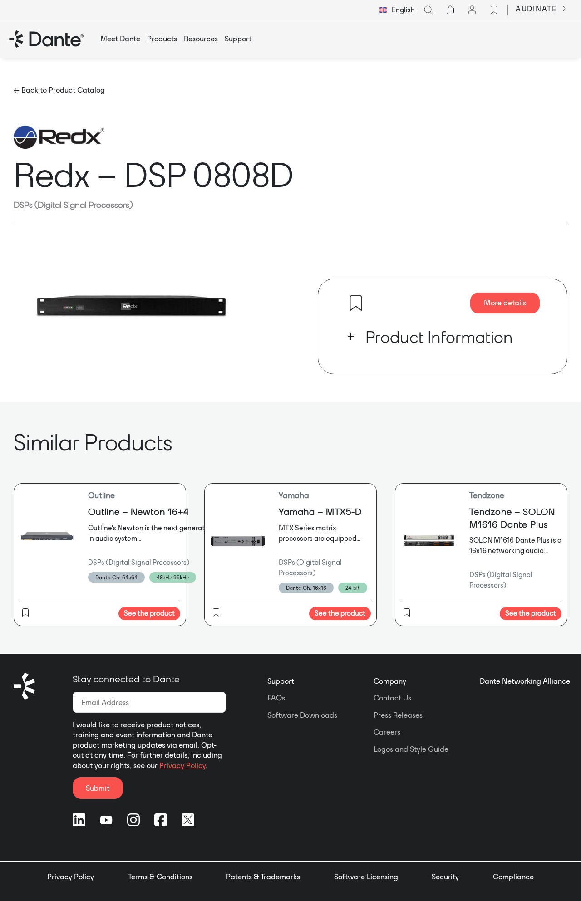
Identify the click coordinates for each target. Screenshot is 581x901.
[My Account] (472, 10)
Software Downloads (302, 715)
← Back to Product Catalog (59, 89)
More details (505, 302)
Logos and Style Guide (411, 749)
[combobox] (397, 10)
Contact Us (392, 697)
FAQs (276, 697)
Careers (387, 731)
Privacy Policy (182, 765)
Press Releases (398, 715)
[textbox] (397, 10)
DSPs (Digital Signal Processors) (73, 204)
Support (280, 681)
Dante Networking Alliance (525, 681)
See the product (149, 613)
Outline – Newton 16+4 (138, 511)
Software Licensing (366, 876)
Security (445, 876)
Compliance (513, 876)
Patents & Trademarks (263, 876)
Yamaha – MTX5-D (320, 511)
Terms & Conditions (160, 876)
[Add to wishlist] (355, 303)
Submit (97, 788)
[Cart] (450, 10)
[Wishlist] (493, 10)
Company (390, 681)
